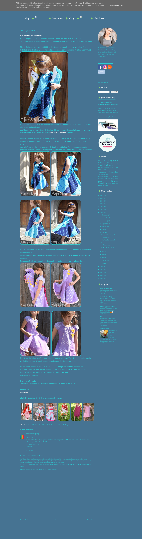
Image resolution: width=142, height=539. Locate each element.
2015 (101, 278)
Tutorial (107, 179)
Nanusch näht (104, 328)
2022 (101, 207)
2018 (101, 269)
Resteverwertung (103, 176)
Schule (115, 176)
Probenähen (113, 172)
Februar (104, 260)
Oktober (104, 221)
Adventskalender (103, 161)
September (105, 223)
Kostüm (100, 167)
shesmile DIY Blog (106, 297)
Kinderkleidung (63, 425)
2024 (101, 201)
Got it (123, 5)
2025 (101, 198)
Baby (110, 161)
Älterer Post (90, 520)
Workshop (115, 183)
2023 (101, 204)
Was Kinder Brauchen (108, 182)
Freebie (100, 163)
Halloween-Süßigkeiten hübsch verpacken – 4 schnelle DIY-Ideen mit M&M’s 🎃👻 (108, 310)
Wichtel (109, 183)
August (104, 226)
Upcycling (114, 179)
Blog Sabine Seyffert (106, 288)
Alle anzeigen (115, 345)
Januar (104, 263)
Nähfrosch (103, 317)
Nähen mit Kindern (111, 170)
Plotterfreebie (102, 172)
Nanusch (29, 434)
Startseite (57, 520)
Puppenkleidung (103, 174)
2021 (101, 209)
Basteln (115, 161)
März (103, 257)
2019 (101, 266)
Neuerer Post (24, 520)
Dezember (105, 215)
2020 (101, 212)
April (103, 254)
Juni (103, 232)
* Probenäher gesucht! (108, 240)
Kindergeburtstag (112, 163)
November (105, 218)
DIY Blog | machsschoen (107, 307)
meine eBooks (103, 186)
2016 (101, 275)
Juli (103, 229)
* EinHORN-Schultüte (34, 425)
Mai (103, 251)
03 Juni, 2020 (29, 450)
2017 (101, 272)
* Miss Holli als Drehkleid (31, 36)
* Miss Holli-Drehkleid (49, 425)
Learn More (114, 5)
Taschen (101, 179)
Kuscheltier (106, 167)
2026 (101, 195)
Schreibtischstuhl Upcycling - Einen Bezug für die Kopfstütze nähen (108, 300)
